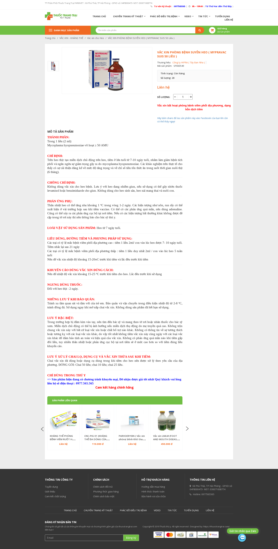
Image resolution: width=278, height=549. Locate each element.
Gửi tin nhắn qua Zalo (242, 531)
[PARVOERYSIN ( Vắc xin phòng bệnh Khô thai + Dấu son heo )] (132, 420)
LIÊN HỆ (229, 19)
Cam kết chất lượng (55, 496)
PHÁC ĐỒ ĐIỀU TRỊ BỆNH (163, 16)
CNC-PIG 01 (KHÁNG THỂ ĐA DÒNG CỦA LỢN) (95, 439)
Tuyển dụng (51, 486)
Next (187, 428)
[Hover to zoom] (107, 70)
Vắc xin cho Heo (95, 38)
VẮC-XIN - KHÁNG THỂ (71, 38)
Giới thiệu (50, 491)
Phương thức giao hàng (106, 491)
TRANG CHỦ (99, 16)
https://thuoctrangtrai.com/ (216, 526)
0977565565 (207, 494)
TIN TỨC (203, 16)
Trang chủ (50, 38)
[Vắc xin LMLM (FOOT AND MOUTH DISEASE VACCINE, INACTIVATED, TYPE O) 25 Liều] (166, 420)
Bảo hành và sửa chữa (153, 496)
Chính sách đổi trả (102, 486)
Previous (42, 428)
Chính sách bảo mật (103, 496)
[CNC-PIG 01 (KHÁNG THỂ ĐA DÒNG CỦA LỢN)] (97, 420)
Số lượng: (163, 97)
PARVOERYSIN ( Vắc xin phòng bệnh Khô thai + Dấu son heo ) (132, 439)
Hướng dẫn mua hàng (153, 486)
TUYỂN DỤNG (222, 16)
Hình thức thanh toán (152, 491)
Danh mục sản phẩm (66, 30)
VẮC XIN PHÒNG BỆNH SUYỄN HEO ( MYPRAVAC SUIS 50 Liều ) (141, 38)
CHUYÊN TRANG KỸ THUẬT (128, 16)
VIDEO (187, 16)
